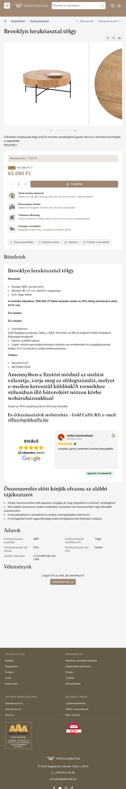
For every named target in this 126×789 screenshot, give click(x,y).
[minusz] (11, 184)
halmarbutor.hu (13, 709)
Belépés (9, 660)
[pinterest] (113, 38)
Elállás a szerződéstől (77, 709)
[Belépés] (113, 5)
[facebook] (107, 38)
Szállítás (70, 678)
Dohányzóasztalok (39, 21)
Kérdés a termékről (98, 242)
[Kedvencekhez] (49, 242)
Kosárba (76, 184)
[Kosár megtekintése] (119, 5)
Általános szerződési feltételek (81, 660)
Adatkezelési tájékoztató (78, 666)
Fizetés (69, 672)
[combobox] (79, 5)
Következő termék (107, 21)
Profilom (9, 672)
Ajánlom (73, 242)
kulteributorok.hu (14, 703)
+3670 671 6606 (113, 13)
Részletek (10, 144)
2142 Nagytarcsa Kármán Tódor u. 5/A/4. (31, 332)
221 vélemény (26, 452)
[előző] (51, 130)
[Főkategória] (5, 21)
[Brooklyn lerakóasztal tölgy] (46, 84)
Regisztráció (11, 666)
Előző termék (87, 21)
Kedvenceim (11, 683)
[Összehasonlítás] (21, 242)
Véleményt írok (61, 581)
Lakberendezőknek (75, 703)
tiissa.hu (9, 715)
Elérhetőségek (73, 683)
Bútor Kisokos (73, 715)
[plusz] (26, 184)
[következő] (74, 130)
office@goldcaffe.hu (28, 420)
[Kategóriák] (7, 5)
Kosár (8, 678)
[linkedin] (119, 38)
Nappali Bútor (18, 21)
